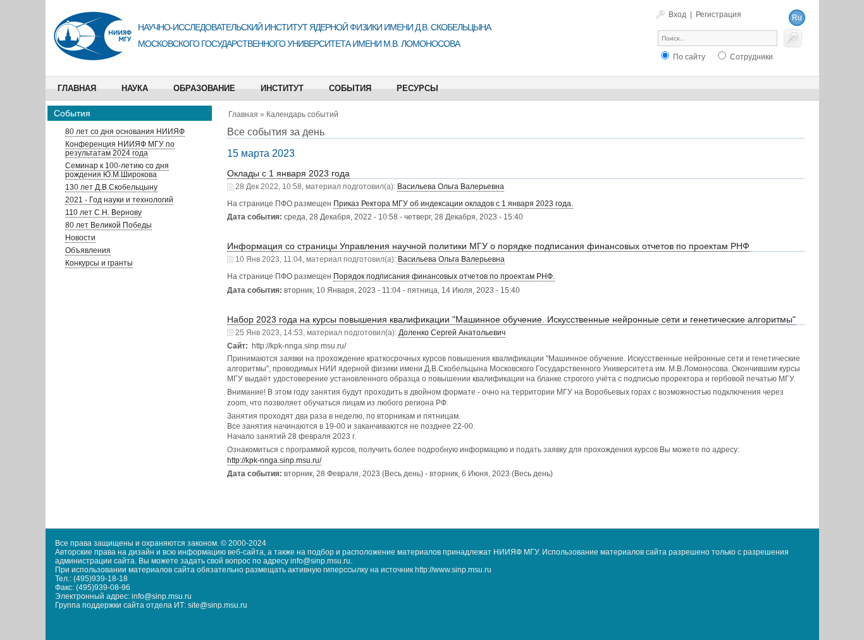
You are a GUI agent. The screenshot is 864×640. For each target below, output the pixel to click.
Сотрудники (750, 56)
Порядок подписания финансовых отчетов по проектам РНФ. (444, 276)
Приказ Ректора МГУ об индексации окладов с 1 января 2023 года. (453, 203)
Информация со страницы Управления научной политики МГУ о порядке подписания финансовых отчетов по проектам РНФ (488, 246)
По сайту (688, 56)
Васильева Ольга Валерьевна (450, 186)
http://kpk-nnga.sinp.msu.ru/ (274, 460)
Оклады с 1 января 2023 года (288, 173)
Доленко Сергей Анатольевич (451, 332)
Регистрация (718, 14)
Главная (243, 114)
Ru (797, 17)
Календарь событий (302, 114)
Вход (677, 14)
